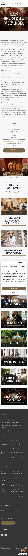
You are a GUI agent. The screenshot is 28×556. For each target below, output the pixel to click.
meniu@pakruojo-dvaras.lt (17, 491)
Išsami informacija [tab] (14, 266)
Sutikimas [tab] (4, 266)
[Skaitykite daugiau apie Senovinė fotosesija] (14, 357)
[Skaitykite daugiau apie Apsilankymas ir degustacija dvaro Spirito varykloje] (14, 206)
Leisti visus (14, 288)
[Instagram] (5, 535)
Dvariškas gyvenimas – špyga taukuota (13, 251)
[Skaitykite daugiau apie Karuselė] (14, 338)
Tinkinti (13, 292)
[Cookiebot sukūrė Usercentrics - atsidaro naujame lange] (17, 262)
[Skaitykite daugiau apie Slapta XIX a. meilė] (14, 319)
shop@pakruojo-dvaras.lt (17, 496)
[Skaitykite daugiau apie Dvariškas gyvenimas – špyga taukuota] (14, 238)
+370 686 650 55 (15, 471)
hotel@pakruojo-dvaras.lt (17, 486)
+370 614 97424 (14, 495)
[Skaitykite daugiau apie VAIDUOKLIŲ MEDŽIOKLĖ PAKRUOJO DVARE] (14, 396)
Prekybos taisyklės (12, 553)
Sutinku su (7, 518)
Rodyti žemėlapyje (5, 430)
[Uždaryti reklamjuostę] (25, 262)
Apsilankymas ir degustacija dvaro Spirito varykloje (13, 220)
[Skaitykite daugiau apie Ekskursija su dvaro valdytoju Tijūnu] (14, 376)
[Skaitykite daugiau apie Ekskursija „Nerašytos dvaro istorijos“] (14, 299)
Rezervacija (14, 3)
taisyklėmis (10, 518)
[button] (10, 177)
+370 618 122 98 (15, 477)
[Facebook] (2, 535)
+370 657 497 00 (15, 484)
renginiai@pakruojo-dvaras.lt (18, 479)
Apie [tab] (23, 266)
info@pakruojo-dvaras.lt (16, 473)
